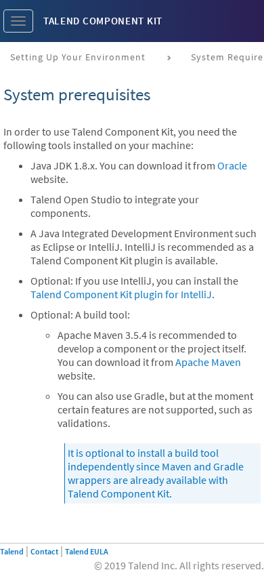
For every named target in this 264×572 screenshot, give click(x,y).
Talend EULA (86, 551)
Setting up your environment (78, 57)
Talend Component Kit (102, 20)
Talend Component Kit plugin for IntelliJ (121, 294)
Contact (44, 551)
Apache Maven (208, 362)
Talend (12, 551)
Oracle (232, 165)
